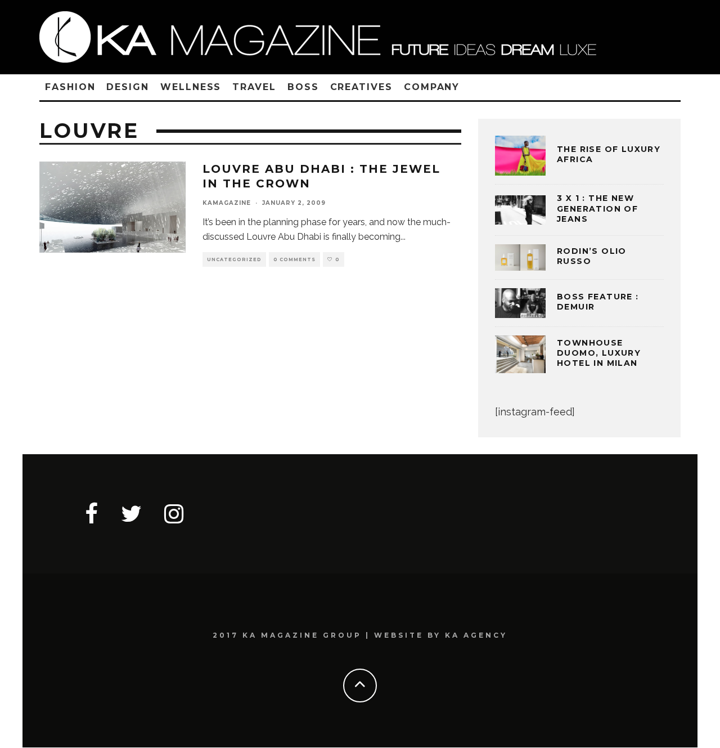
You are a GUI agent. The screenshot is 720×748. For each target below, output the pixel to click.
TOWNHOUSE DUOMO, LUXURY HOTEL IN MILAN (599, 353)
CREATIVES (361, 87)
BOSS (303, 87)
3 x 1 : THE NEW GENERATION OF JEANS (597, 208)
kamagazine (226, 203)
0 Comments (294, 259)
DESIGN (127, 87)
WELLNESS (190, 87)
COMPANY (432, 87)
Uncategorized (234, 259)
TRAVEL (254, 87)
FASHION (70, 87)
